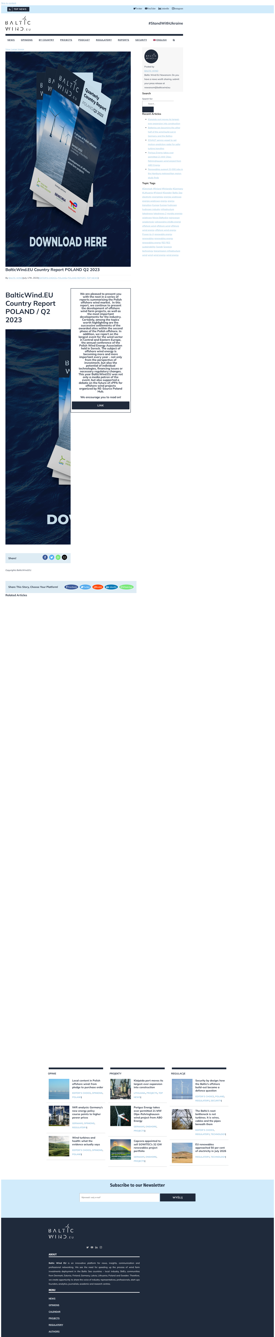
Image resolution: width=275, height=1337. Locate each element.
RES (164, 242)
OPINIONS (97, 1093)
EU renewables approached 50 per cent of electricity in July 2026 (210, 1148)
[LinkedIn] (96, 1247)
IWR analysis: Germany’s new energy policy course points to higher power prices (87, 1112)
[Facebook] (45, 557)
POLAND (76, 1097)
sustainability (149, 246)
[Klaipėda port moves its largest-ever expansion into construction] (120, 1089)
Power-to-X (148, 234)
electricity (147, 196)
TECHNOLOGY (218, 1134)
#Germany (178, 188)
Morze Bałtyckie (160, 217)
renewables (148, 238)
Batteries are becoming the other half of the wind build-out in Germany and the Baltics (164, 131)
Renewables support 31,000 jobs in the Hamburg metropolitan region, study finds (165, 173)
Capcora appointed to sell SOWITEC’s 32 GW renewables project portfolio (148, 1146)
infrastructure (167, 209)
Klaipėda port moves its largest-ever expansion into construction (148, 1084)
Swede (159, 246)
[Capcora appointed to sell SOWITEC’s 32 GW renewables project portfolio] (120, 1149)
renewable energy (163, 234)
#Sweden (167, 192)
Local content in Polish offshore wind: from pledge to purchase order (87, 1084)
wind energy (159, 255)
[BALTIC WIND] (151, 62)
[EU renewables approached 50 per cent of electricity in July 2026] (182, 1153)
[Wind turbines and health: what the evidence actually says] (59, 1146)
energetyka (157, 196)
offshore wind (149, 226)
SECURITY (216, 1100)
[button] (174, 40)
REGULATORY (79, 1127)
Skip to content (8, 3)
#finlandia (167, 188)
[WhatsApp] (58, 557)
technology (147, 251)
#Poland (158, 192)
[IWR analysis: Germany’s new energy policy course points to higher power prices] (59, 1116)
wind (144, 255)
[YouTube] (92, 1247)
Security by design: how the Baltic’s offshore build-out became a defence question (210, 1085)
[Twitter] (51, 557)
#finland (157, 188)
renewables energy (163, 238)
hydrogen (172, 205)
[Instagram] (101, 1247)
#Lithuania (147, 192)
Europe (155, 205)
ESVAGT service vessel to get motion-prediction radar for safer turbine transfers (164, 144)
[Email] (64, 557)
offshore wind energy (165, 230)
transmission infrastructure (167, 251)
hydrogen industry (151, 209)
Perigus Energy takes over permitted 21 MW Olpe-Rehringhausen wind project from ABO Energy (148, 1114)
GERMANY (77, 1123)
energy (163, 201)
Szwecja (167, 246)
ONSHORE (151, 1126)
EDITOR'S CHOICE (81, 1093)
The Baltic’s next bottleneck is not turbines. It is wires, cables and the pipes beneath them (208, 1117)
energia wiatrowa (172, 196)
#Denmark (147, 188)
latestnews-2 (160, 213)
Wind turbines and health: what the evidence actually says (86, 1141)
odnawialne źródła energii (168, 221)
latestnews (147, 213)
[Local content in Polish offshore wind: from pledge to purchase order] (59, 1089)
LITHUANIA (139, 1093)
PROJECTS (152, 1093)
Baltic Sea (177, 192)
